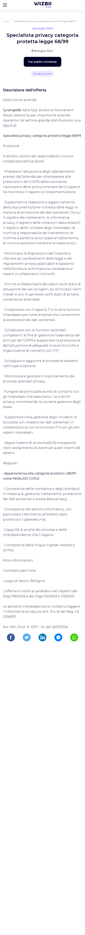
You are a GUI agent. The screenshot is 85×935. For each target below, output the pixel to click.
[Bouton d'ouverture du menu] (5, 4)
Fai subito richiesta (42, 62)
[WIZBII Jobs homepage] (42, 5)
